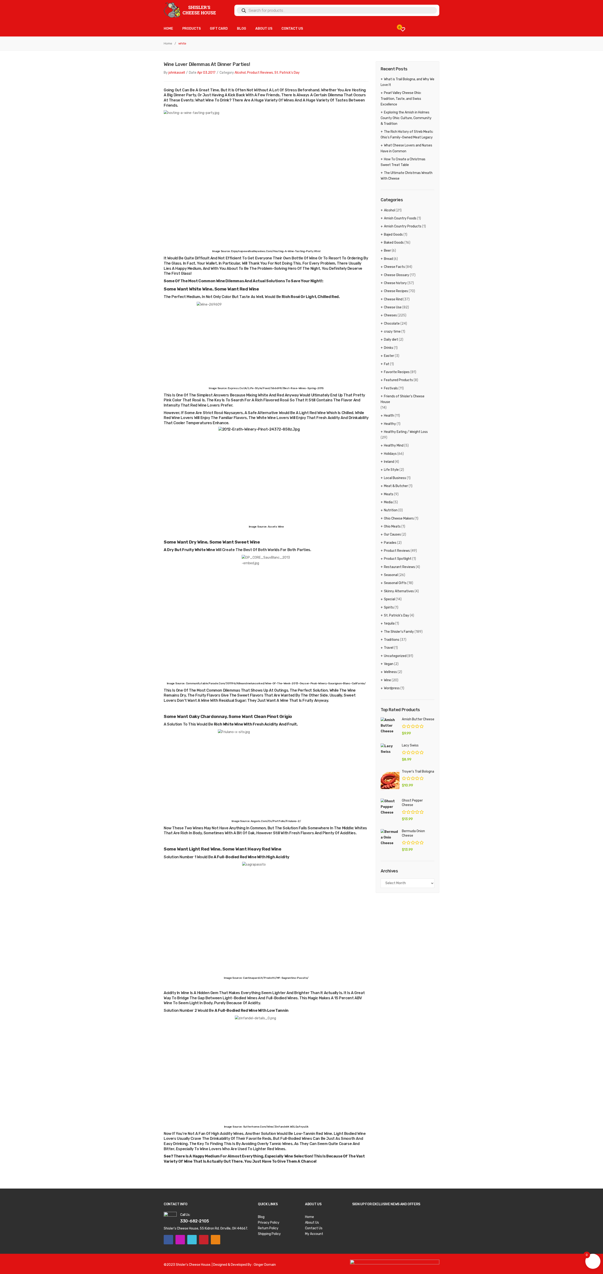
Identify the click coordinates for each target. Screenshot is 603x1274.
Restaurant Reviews (399, 567)
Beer (387, 251)
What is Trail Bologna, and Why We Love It (407, 82)
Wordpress (392, 688)
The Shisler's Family (399, 632)
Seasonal (391, 575)
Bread (388, 259)
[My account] (432, 29)
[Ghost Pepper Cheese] (390, 806)
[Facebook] (168, 1239)
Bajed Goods (393, 235)
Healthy (390, 424)
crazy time (392, 332)
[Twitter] (192, 1239)
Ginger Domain (265, 1265)
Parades (390, 543)
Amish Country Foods (400, 218)
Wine (387, 680)
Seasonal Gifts (395, 583)
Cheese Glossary (396, 275)
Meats (388, 494)
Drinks (388, 348)
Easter (389, 356)
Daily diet (391, 340)
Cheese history (395, 283)
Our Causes (392, 534)
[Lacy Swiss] (390, 749)
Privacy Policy (268, 1223)
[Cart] (418, 29)
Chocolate (392, 324)
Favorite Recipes (397, 372)
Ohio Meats (392, 526)
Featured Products (398, 380)
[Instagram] (180, 1239)
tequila (389, 623)
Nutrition (391, 510)
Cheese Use (393, 307)
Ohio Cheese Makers (399, 518)
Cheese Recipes (396, 291)
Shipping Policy (269, 1234)
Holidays (390, 454)
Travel (388, 648)
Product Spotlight (398, 559)
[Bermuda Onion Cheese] (390, 837)
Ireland (389, 462)
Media (388, 502)
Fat (386, 364)
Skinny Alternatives (399, 591)
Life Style (391, 470)
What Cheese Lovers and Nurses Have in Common (406, 148)
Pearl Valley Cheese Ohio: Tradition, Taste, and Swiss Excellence (401, 98)
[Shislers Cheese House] (190, 10)
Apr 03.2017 (206, 73)
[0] (402, 29)
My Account (314, 1234)
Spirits (389, 607)
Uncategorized (395, 656)
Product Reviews (260, 73)
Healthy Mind (393, 445)
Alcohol (240, 73)
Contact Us (313, 1228)
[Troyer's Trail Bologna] (390, 780)
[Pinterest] (203, 1239)
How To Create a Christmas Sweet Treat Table (403, 162)
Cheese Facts (394, 267)
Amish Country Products (402, 226)
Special (389, 599)
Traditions (391, 640)
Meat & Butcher (396, 486)
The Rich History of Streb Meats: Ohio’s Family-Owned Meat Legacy (407, 134)
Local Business (395, 478)
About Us (312, 1223)
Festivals (391, 388)
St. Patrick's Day (287, 73)
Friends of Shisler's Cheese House (402, 399)
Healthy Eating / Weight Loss (406, 432)
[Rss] (215, 1239)
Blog (261, 1217)
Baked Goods (394, 243)
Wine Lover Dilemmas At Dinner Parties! (207, 64)
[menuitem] (168, 28)
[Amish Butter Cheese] (390, 725)
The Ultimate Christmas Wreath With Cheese (406, 176)
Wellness (390, 672)
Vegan (388, 664)
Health (389, 416)
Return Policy (268, 1228)
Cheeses (390, 315)
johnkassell (176, 73)
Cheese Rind (393, 299)
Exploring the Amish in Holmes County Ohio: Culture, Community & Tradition (406, 118)
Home (168, 43)
